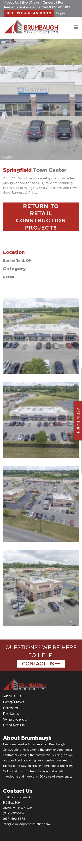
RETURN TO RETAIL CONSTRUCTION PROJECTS (41, 217)
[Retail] (41, 336)
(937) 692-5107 (13, 813)
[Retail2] (41, 420)
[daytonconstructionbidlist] (31, 26)
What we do (15, 719)
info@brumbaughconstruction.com (26, 824)
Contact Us (38, 663)
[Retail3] (41, 504)
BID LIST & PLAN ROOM (29, 13)
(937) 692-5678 (14, 818)
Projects (11, 713)
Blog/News (31, 2)
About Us (11, 2)
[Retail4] (41, 588)
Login (60, 13)
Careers (49, 2)
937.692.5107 (59, 7)
